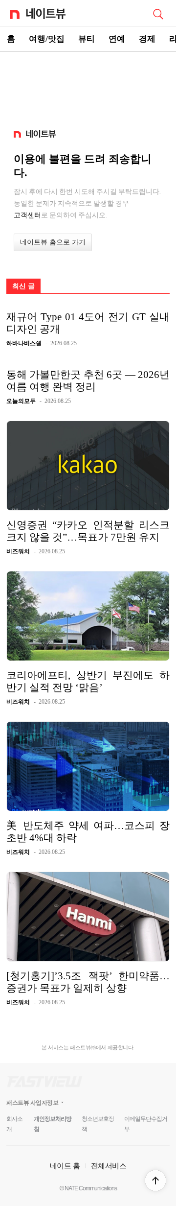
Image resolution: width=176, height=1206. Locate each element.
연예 (117, 39)
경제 (147, 39)
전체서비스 (109, 1165)
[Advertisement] (88, 86)
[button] (155, 1180)
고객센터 (27, 215)
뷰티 (86, 39)
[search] (158, 13)
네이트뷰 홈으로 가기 (53, 242)
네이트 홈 (65, 1165)
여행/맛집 (47, 39)
